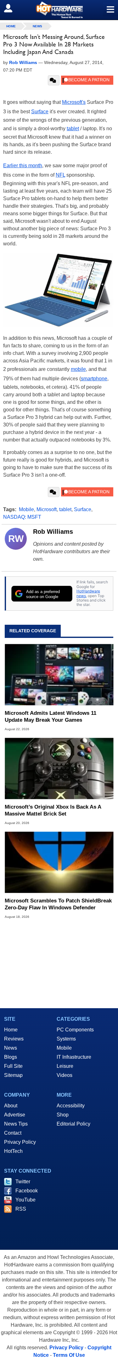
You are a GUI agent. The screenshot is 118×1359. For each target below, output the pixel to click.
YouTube (25, 1199)
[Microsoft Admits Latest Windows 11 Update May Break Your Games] (59, 674)
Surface (39, 111)
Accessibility (71, 1105)
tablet (73, 128)
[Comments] (53, 80)
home (11, 26)
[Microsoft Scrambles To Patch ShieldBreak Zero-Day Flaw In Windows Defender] (59, 862)
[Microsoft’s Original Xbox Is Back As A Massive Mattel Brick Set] (59, 768)
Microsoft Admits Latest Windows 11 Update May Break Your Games (50, 716)
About (10, 1105)
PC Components (75, 1029)
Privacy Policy (20, 1142)
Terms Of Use (69, 1355)
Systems (66, 1038)
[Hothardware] (59, 10)
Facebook (26, 1190)
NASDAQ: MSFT (22, 517)
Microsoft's (74, 102)
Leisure (65, 1066)
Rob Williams (53, 531)
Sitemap (13, 1075)
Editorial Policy (73, 1123)
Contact (12, 1133)
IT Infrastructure (74, 1057)
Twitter (22, 1181)
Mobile (26, 509)
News (37, 26)
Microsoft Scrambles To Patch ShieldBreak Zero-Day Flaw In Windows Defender (58, 904)
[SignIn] (12, 8)
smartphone (94, 378)
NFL (60, 175)
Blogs (10, 1057)
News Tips (16, 1123)
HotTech (13, 1151)
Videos (64, 1075)
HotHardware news (88, 593)
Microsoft (47, 509)
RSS (20, 1209)
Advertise (14, 1114)
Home (11, 1029)
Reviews (14, 1038)
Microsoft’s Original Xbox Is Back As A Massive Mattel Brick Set (53, 810)
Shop (63, 1114)
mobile (78, 369)
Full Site (13, 1066)
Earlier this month (22, 165)
